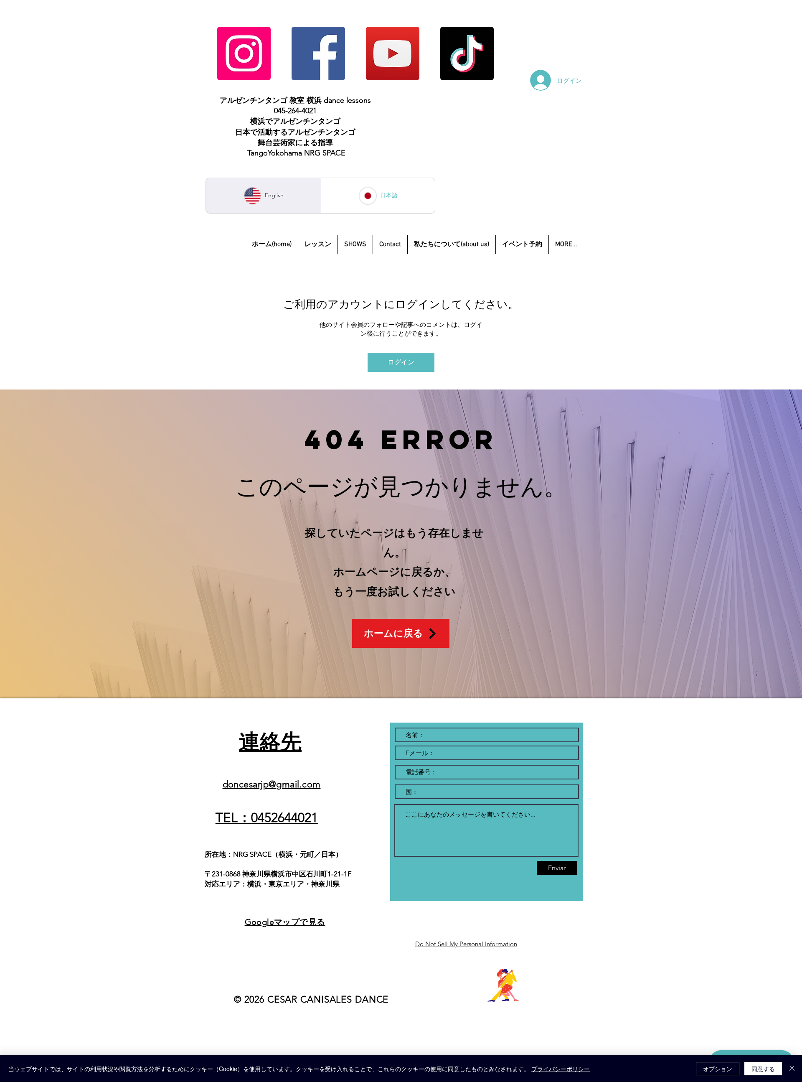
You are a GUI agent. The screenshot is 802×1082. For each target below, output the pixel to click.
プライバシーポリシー (560, 1068)
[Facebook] (318, 53)
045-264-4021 (295, 110)
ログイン (401, 362)
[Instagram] (244, 53)
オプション (717, 1068)
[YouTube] (392, 53)
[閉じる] (792, 1068)
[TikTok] (467, 53)
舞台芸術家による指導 (295, 142)
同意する (763, 1068)
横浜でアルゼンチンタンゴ (295, 121)
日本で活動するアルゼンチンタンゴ (295, 132)
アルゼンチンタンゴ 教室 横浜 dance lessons (295, 100)
